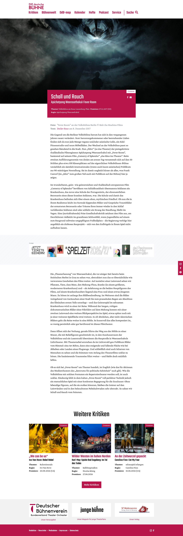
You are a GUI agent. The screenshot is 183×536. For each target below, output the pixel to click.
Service (116, 12)
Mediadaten (118, 6)
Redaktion (32, 530)
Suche (130, 12)
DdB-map (65, 12)
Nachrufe (47, 1)
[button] (127, 97)
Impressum (63, 530)
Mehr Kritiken (91, 484)
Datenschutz (74, 530)
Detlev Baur (63, 128)
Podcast (104, 12)
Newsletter (42, 530)
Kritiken (33, 12)
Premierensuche (83, 1)
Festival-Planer (82, 6)
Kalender (79, 12)
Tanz (32, 1)
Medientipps (48, 6)
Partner (116, 1)
